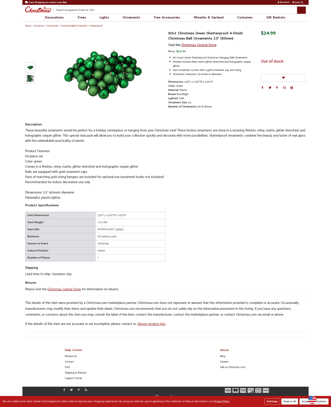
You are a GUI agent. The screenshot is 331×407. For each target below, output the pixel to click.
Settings (272, 401)
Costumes (245, 17)
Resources (71, 356)
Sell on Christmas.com (232, 367)
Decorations (54, 17)
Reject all (290, 401)
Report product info (151, 324)
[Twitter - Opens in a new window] (70, 389)
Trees (81, 17)
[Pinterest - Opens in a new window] (78, 389)
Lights (104, 17)
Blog (222, 356)
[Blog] (85, 389)
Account (284, 2)
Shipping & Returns (76, 372)
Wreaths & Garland (208, 17)
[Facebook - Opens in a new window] (63, 389)
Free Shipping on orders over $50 (48, 2)
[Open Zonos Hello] (312, 400)
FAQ (67, 367)
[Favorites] (283, 78)
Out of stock (272, 61)
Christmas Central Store (199, 45)
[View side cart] (302, 2)
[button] (262, 87)
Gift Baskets (275, 17)
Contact (69, 361)
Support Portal (73, 378)
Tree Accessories (167, 17)
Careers (224, 361)
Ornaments (131, 17)
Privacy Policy (221, 401)
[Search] (301, 10)
